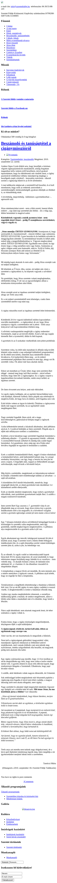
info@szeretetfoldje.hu (20, 6)
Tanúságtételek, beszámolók (22, 159)
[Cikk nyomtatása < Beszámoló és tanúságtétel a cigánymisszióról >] (11, 155)
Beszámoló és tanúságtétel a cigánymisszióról (26, 146)
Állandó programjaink (10, 792)
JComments (28, 781)
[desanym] (28, 809)
